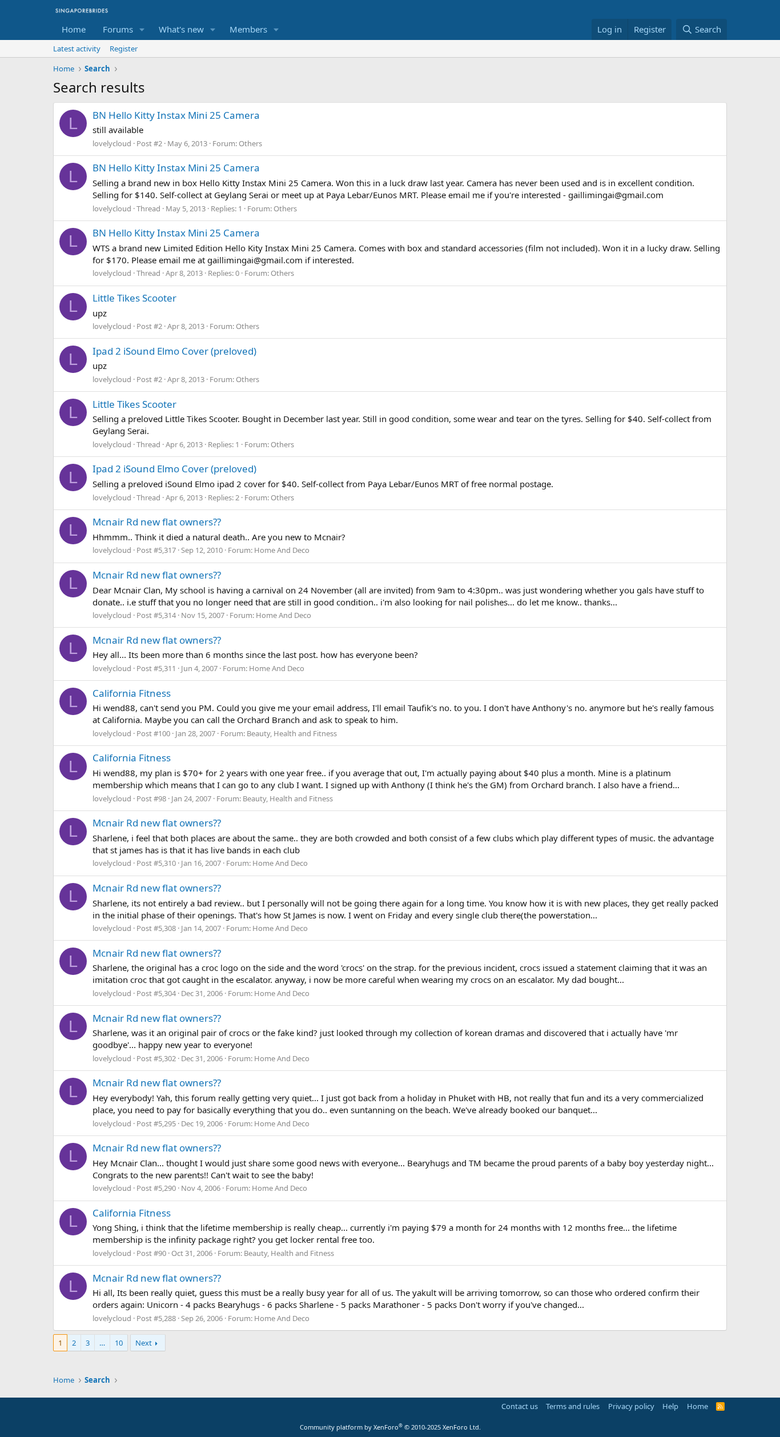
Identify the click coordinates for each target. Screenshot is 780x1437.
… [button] (102, 1343)
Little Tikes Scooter (134, 297)
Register (124, 48)
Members (248, 29)
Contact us (519, 1406)
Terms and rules (573, 1406)
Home (74, 29)
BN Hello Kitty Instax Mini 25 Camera (176, 115)
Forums (118, 29)
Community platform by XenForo (390, 1427)
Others (250, 143)
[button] (142, 29)
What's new (181, 29)
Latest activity (76, 48)
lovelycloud (112, 143)
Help (670, 1406)
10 (119, 1343)
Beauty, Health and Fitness (292, 733)
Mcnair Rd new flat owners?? (157, 521)
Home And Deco (281, 550)
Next (143, 1343)
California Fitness (132, 693)
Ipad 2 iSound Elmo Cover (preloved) (174, 351)
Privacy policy (631, 1406)
